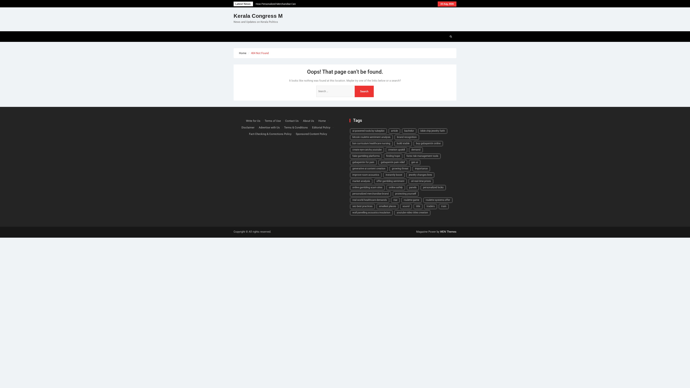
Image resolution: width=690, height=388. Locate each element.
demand (415, 149)
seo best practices (362, 206)
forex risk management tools (422, 155)
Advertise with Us (269, 127)
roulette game (411, 199)
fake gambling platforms (366, 155)
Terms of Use (273, 121)
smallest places (387, 206)
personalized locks (433, 187)
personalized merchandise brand (370, 193)
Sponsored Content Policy (311, 134)
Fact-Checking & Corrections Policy (270, 134)
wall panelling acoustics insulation (371, 212)
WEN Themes (448, 231)
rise (395, 199)
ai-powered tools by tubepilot (368, 130)
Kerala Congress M (258, 16)
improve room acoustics (365, 174)
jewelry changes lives (420, 174)
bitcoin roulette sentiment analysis (371, 137)
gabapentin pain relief (393, 162)
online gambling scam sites (367, 187)
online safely (396, 187)
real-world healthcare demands (369, 199)
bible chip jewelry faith (432, 130)
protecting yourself (405, 193)
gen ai (414, 162)
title (418, 206)
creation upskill (396, 149)
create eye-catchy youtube (367, 149)
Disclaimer (248, 127)
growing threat (400, 168)
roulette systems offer (438, 199)
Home (322, 121)
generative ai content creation (368, 168)
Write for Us (253, 121)
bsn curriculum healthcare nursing (371, 143)
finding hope (393, 155)
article (394, 130)
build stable (403, 143)
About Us (308, 121)
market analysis (361, 181)
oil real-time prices (421, 181)
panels (413, 187)
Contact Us (292, 121)
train (443, 206)
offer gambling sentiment (390, 181)
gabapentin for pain (363, 162)
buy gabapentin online (428, 143)
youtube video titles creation (412, 212)
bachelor (409, 130)
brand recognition (407, 137)
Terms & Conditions (296, 127)
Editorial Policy (321, 127)
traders (431, 206)
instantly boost (394, 174)
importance (421, 168)
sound (406, 206)
